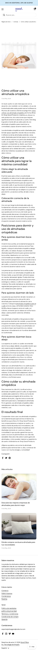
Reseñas (4, 599)
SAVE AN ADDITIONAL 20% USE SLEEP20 (19, 3)
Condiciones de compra (10, 617)
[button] (34, 9)
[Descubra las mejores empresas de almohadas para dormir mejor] (19, 487)
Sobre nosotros (7, 593)
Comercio (5, 591)
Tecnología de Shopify (11, 645)
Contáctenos (6, 596)
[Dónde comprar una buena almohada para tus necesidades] (19, 526)
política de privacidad (9, 611)
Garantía (4, 619)
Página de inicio (6, 22)
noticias (15, 22)
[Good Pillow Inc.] (18, 9)
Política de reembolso (9, 608)
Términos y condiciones (10, 614)
